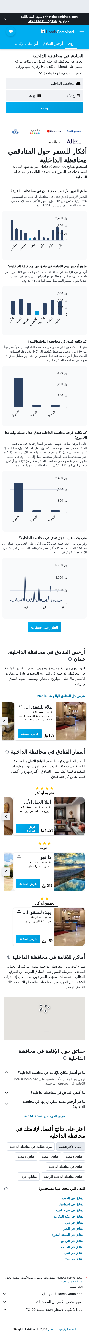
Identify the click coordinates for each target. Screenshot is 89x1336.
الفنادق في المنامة (72, 1246)
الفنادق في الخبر (74, 1228)
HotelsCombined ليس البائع (62, 1293)
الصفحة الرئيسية (67, 1329)
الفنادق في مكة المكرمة (68, 1216)
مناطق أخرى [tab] (29, 1176)
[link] (45, 627)
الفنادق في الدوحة (72, 1198)
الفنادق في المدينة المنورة (68, 1234)
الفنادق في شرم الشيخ (70, 1210)
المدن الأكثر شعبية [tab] (70, 1146)
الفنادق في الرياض (72, 1240)
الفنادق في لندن (74, 1253)
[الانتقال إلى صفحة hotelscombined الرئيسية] (57, 31)
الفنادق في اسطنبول (71, 1204)
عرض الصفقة (29, 733)
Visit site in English (42, 21)
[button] (5, 18)
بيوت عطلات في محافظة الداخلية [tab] (31, 1146)
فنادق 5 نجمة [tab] (26, 1156)
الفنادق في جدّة (74, 1259)
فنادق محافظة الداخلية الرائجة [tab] (63, 1176)
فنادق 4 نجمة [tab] (50, 1156)
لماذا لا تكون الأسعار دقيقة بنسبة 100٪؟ (54, 1309)
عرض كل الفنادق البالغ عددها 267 (61, 695)
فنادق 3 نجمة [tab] (74, 1156)
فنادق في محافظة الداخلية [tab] (65, 1166)
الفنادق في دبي (74, 1222)
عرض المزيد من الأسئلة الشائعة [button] (44, 1116)
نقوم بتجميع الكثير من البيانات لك (59, 1301)
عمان (51, 1329)
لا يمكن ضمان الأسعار (71, 1281)
